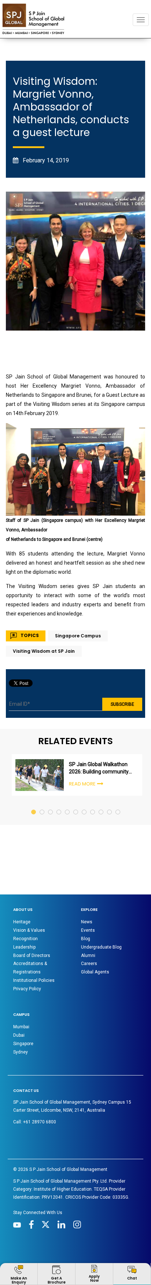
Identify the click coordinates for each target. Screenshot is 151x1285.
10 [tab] (110, 805)
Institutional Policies (34, 980)
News (86, 921)
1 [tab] (34, 805)
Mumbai (21, 1026)
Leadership (24, 947)
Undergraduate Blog (101, 947)
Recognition (25, 938)
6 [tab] (76, 805)
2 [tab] (42, 805)
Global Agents (95, 972)
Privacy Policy (27, 988)
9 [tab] (101, 805)
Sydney (20, 1052)
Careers (89, 963)
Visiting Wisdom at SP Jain (44, 651)
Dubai (19, 1035)
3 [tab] (51, 805)
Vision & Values (29, 930)
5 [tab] (67, 805)
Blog (85, 938)
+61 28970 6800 (39, 1121)
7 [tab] (84, 805)
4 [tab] (59, 805)
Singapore (23, 1043)
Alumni (88, 955)
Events (88, 930)
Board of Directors (31, 955)
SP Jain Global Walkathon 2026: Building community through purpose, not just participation (99, 768)
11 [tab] (118, 805)
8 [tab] (93, 805)
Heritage (21, 921)
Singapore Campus (78, 636)
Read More (82, 783)
